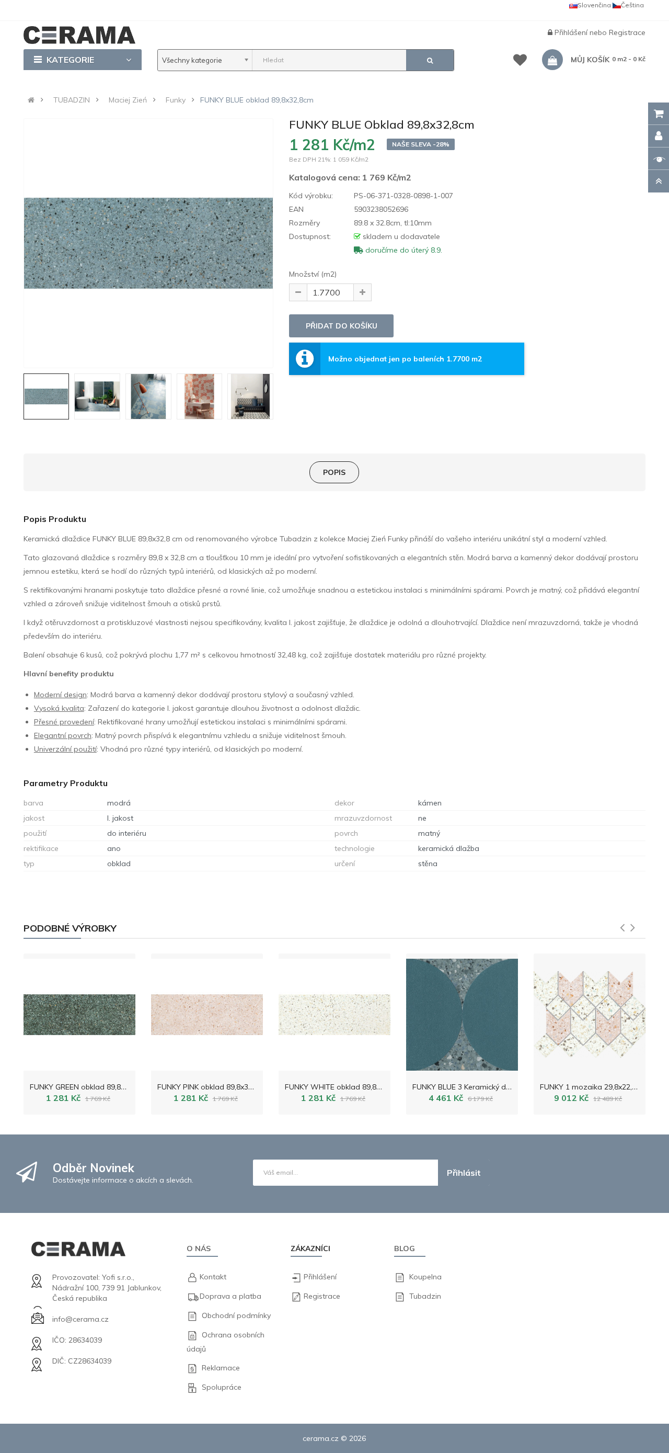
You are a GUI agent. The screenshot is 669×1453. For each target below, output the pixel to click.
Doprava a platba (230, 1296)
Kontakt (213, 1276)
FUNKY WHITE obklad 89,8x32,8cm (345, 1087)
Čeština (632, 5)
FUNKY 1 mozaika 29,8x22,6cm (593, 1087)
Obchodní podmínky (236, 1315)
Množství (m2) (313, 274)
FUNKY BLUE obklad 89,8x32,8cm (257, 100)
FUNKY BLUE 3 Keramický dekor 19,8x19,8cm (489, 1087)
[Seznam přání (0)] (520, 61)
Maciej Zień (128, 100)
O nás (199, 1248)
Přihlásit (464, 1172)
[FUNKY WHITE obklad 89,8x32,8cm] (334, 1012)
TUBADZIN (71, 100)
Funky (176, 100)
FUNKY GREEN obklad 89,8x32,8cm (89, 1087)
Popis (334, 472)
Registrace (627, 32)
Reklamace (221, 1367)
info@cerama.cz (80, 1319)
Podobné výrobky (70, 928)
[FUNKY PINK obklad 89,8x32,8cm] (207, 1012)
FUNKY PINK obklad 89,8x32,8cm (213, 1087)
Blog (404, 1248)
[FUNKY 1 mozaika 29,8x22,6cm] (589, 1012)
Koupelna (425, 1276)
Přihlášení (572, 32)
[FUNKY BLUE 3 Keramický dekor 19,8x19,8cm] (462, 1012)
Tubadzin (425, 1296)
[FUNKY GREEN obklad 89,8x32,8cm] (79, 1012)
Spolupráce (221, 1387)
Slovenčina (594, 5)
